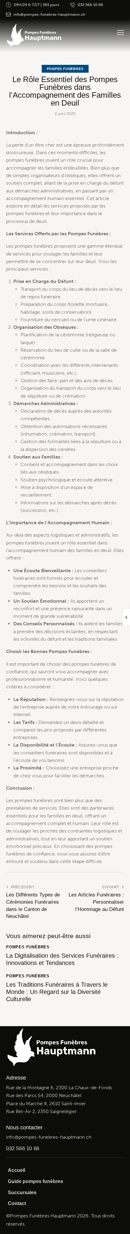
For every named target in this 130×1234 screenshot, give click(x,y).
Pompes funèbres (65, 69)
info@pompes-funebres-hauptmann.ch (48, 1137)
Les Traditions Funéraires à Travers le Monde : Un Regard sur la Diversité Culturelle (57, 991)
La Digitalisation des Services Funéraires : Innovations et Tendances (62, 959)
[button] (120, 32)
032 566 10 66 (22, 1148)
